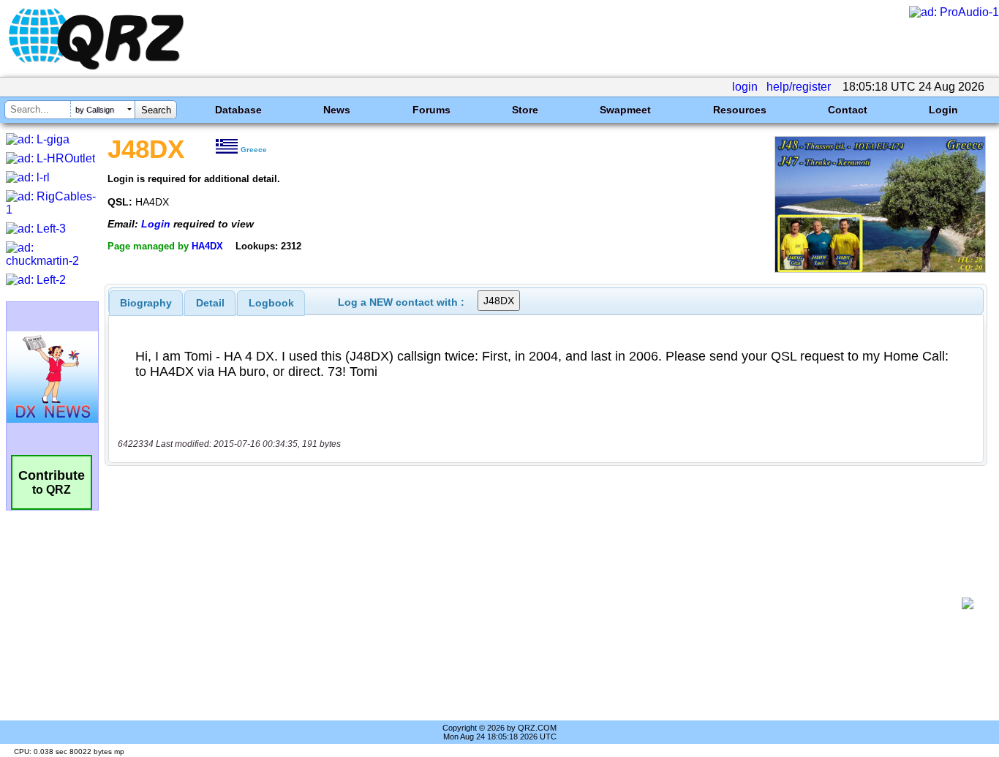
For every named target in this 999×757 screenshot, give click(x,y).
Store (525, 110)
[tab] (146, 302)
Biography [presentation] (146, 303)
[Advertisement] (538, 603)
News (336, 110)
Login (943, 110)
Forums (431, 110)
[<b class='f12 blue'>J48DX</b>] (880, 269)
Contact (847, 110)
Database (238, 110)
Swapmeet (625, 110)
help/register (798, 86)
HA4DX (207, 246)
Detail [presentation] (210, 303)
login (745, 86)
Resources (739, 110)
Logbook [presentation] (271, 303)
